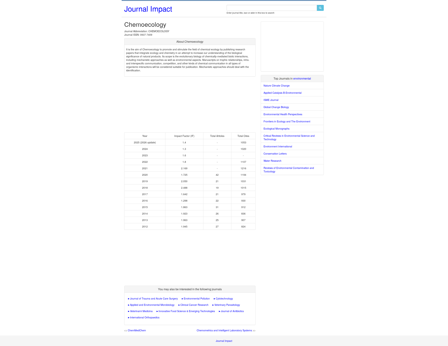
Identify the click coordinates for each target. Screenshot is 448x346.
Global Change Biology (276, 107)
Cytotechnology (224, 298)
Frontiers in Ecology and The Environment (287, 121)
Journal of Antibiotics (232, 311)
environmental (302, 78)
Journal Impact (148, 8)
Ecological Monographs (276, 128)
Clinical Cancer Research (194, 304)
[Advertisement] (189, 104)
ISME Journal (271, 100)
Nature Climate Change (277, 85)
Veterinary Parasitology (227, 304)
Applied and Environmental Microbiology (152, 304)
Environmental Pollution (197, 298)
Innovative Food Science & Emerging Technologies (187, 311)
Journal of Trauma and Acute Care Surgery (154, 298)
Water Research (272, 160)
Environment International (278, 146)
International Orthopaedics (144, 317)
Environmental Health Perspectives (283, 114)
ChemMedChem (137, 330)
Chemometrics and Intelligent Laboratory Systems (224, 330)
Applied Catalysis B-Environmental (283, 92)
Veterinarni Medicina (141, 311)
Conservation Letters (275, 153)
